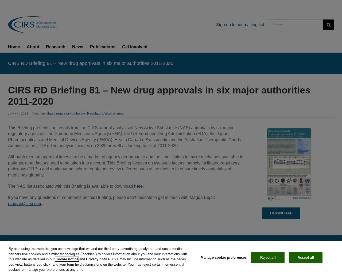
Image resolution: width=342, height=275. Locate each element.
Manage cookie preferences (224, 258)
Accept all (306, 258)
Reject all (268, 258)
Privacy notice (98, 259)
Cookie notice (67, 259)
